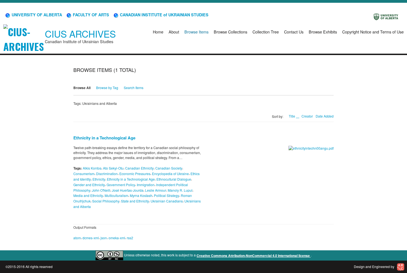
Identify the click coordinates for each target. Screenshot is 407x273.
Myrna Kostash (141, 195)
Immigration (145, 184)
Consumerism (83, 173)
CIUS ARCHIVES (80, 33)
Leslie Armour (155, 190)
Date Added (325, 116)
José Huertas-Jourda (127, 190)
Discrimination (107, 173)
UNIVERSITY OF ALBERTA (36, 14)
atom (77, 237)
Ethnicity (98, 179)
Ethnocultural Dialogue (173, 179)
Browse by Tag (107, 87)
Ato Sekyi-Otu (113, 168)
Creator (307, 116)
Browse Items (196, 32)
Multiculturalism (116, 195)
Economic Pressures (134, 173)
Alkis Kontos (92, 168)
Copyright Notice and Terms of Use (373, 32)
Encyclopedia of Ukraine (170, 173)
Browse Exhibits (323, 32)
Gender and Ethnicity (89, 184)
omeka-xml (117, 237)
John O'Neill (101, 190)
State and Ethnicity (135, 201)
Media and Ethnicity (88, 195)
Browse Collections (230, 32)
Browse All (82, 87)
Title (292, 116)
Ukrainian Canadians (167, 201)
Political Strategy (166, 195)
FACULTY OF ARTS (90, 14)
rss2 (130, 237)
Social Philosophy (105, 201)
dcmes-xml (91, 237)
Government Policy (121, 184)
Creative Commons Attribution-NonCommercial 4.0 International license (254, 255)
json (104, 237)
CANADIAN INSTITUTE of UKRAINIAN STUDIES (163, 14)
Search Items (133, 87)
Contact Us (293, 32)
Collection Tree (266, 32)
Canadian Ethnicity (139, 168)
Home (158, 32)
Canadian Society (168, 168)
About (174, 32)
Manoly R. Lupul (180, 190)
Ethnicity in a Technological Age (104, 138)
